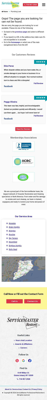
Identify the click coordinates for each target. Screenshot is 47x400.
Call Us (14, 301)
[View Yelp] (17, 360)
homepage (15, 42)
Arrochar (12, 234)
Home (5, 11)
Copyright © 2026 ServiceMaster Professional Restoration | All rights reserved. (24, 394)
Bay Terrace (13, 238)
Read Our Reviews (23, 129)
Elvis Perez (9, 66)
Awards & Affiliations (23, 344)
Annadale (12, 223)
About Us (8, 389)
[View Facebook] (30, 360)
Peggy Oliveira (10, 102)
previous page (21, 32)
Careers (23, 348)
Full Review (38, 83)
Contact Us (32, 301)
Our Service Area (23, 216)
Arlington (12, 231)
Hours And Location (24, 340)
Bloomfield (13, 242)
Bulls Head (13, 249)
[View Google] (23, 360)
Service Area (17, 389)
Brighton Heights (15, 246)
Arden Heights (14, 227)
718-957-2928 (31, 5)
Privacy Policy (37, 389)
